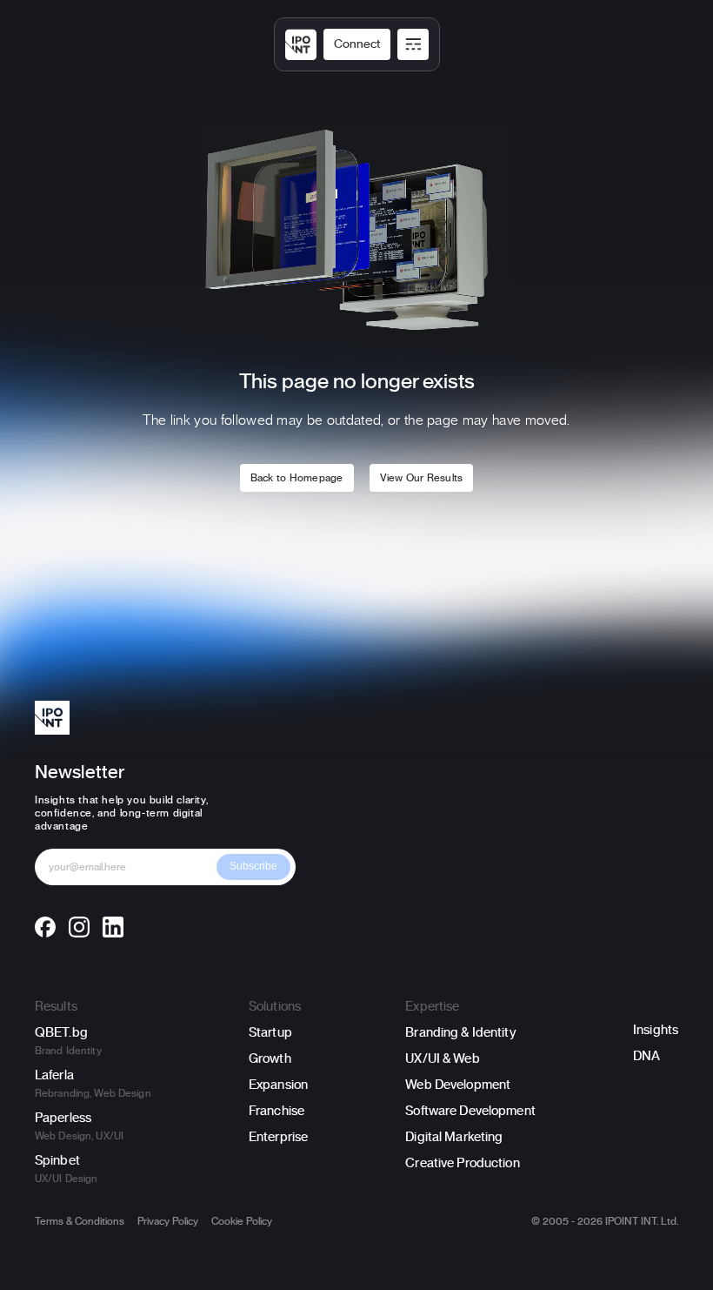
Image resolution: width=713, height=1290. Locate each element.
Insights (655, 1030)
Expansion (278, 1085)
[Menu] (413, 44)
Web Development (457, 1085)
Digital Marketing (454, 1137)
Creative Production (462, 1163)
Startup (270, 1032)
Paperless (63, 1118)
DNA (646, 1056)
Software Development (470, 1111)
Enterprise (278, 1137)
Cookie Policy (241, 1221)
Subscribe (253, 866)
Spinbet (57, 1160)
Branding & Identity (460, 1032)
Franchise (276, 1111)
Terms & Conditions (79, 1221)
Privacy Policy (167, 1221)
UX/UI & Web (442, 1058)
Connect (357, 44)
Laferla (54, 1075)
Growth (270, 1058)
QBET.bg (61, 1032)
